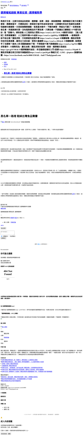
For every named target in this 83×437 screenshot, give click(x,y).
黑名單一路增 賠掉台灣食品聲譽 (18, 73)
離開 (9, 433)
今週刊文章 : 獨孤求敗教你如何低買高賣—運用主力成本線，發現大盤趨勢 (22, 369)
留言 (16, 217)
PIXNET (29, 414)
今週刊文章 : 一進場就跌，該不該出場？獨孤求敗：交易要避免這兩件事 (21, 367)
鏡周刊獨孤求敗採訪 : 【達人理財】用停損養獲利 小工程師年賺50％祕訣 (22, 362)
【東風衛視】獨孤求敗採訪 (9, 365)
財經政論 (14, 59)
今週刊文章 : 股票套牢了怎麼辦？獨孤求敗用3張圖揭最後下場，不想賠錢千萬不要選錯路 (26, 371)
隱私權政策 (50, 414)
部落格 (6, 64)
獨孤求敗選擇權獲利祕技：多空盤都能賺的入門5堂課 (16, 379)
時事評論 (13, 222)
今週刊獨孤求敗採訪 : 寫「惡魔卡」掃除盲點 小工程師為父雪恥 (19, 360)
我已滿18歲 (4, 433)
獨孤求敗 (3, 208)
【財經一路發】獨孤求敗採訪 (9, 363)
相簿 (5, 62)
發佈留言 (3, 238)
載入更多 (3, 228)
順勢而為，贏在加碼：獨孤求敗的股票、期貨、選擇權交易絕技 (19, 377)
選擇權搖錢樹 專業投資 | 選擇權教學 (21, 12)
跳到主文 (3, 17)
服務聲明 (57, 414)
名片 (5, 66)
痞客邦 (12, 217)
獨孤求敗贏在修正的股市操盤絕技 (11, 380)
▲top (2, 225)
